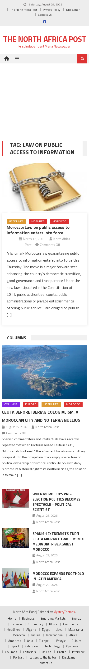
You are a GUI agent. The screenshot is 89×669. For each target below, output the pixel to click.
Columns (16, 337)
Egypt (46, 629)
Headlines (16, 221)
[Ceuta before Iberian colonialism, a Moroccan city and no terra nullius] (44, 372)
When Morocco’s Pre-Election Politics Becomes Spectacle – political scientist (56, 501)
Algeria (31, 629)
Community (35, 624)
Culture (76, 640)
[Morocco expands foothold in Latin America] (15, 578)
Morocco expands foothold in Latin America (58, 576)
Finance (16, 624)
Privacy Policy (51, 9)
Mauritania (75, 629)
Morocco (59, 221)
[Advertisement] (44, 99)
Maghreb (38, 221)
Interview (78, 652)
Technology (52, 646)
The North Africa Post (23, 9)
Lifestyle (60, 640)
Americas (14, 640)
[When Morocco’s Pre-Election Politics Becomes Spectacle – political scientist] (15, 498)
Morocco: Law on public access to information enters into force (38, 230)
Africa (73, 635)
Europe (30, 404)
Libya (59, 629)
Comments (70, 624)
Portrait (18, 657)
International (54, 635)
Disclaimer (73, 9)
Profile (61, 652)
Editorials (29, 652)
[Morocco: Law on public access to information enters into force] (44, 187)
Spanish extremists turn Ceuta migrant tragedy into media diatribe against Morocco (58, 541)
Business (28, 618)
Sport (15, 646)
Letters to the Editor (42, 657)
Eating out (32, 646)
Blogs (53, 624)
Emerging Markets (53, 618)
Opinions (72, 646)
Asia (30, 640)
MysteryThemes (64, 611)
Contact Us (45, 14)
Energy (76, 618)
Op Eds (46, 652)
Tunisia (35, 635)
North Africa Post (47, 427)
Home (12, 618)
